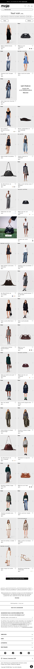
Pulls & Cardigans (11, 589)
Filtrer (29, 20)
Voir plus (17, 597)
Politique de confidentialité (11, 662)
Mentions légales (16, 664)
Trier (4, 20)
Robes (2, 589)
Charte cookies (23, 662)
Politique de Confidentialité (19, 623)
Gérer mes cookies (6, 664)
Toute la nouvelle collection (17, 16)
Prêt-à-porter (14, 603)
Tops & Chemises (21, 589)
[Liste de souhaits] (15, 45)
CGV (2, 662)
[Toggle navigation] (32, 6)
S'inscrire (31, 617)
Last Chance (4, 16)
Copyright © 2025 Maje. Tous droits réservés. (11, 667)
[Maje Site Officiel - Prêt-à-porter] (5, 6)
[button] (25, 6)
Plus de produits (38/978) (17, 578)
